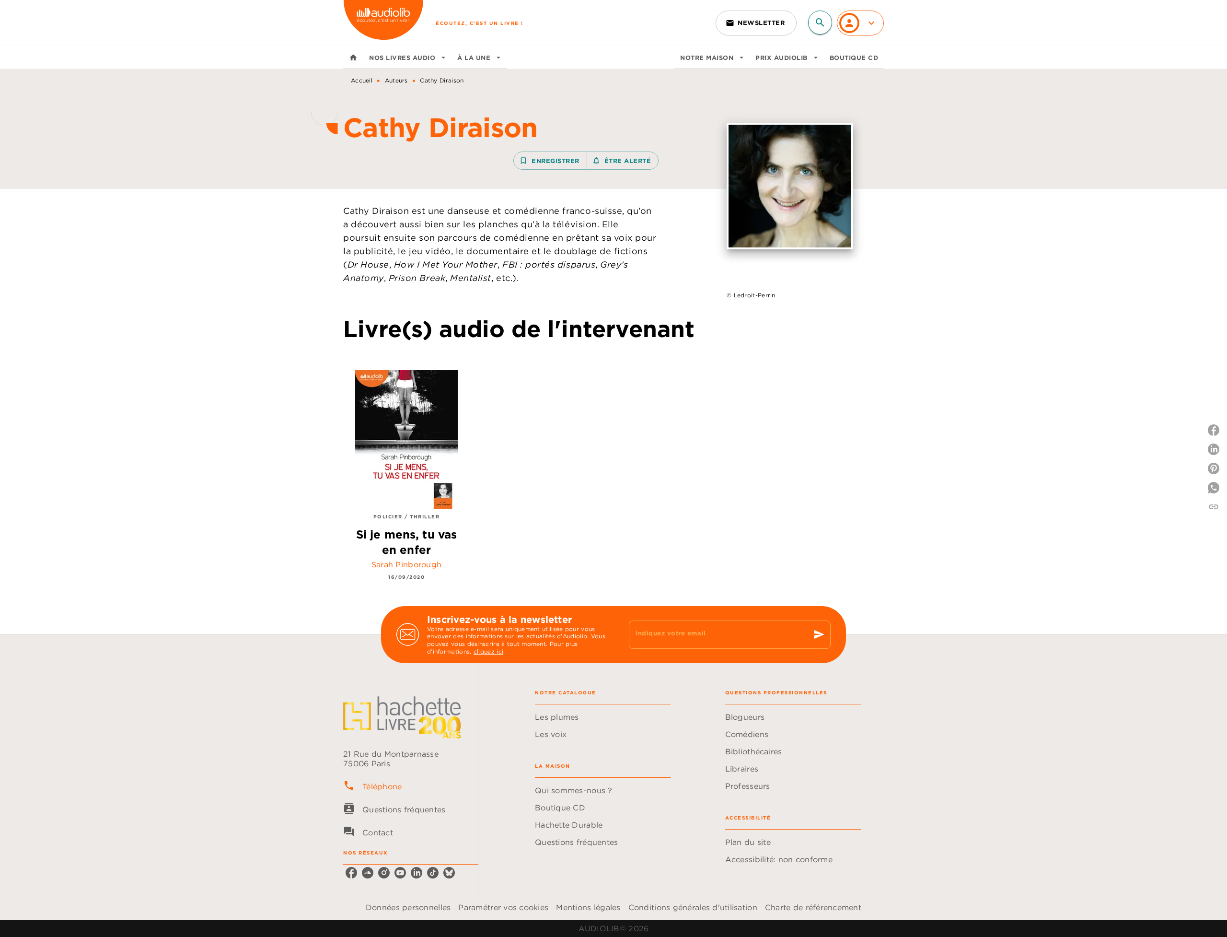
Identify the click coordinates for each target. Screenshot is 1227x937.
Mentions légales (588, 907)
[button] (756, 23)
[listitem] (351, 873)
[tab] (353, 57)
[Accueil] (383, 23)
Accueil (361, 80)
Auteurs (396, 80)
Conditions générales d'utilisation (692, 907)
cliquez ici (488, 651)
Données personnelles (408, 907)
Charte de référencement (813, 907)
